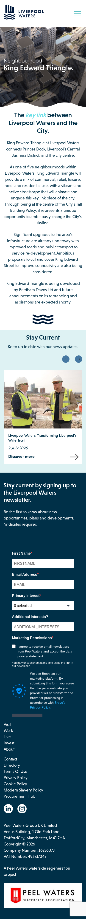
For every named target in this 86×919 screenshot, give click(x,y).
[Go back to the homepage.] (24, 18)
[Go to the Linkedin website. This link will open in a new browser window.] (8, 808)
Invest (9, 743)
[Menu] (77, 13)
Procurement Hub (19, 796)
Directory (12, 765)
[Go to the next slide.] (78, 359)
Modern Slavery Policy (23, 790)
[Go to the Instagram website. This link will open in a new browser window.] (22, 808)
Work (8, 730)
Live (7, 737)
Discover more (21, 456)
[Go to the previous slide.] (65, 359)
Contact (10, 759)
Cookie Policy (15, 784)
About (9, 749)
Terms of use (15, 771)
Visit (7, 724)
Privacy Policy (16, 777)
